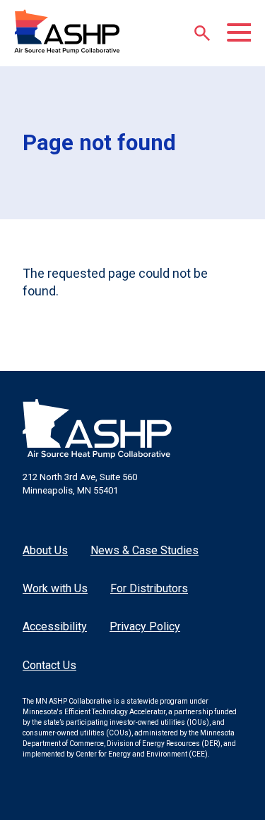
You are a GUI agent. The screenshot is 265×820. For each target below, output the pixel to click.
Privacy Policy (145, 626)
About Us (45, 550)
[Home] (67, 31)
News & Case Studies (144, 550)
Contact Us (49, 665)
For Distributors (149, 588)
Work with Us (55, 588)
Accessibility (55, 626)
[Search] (202, 33)
